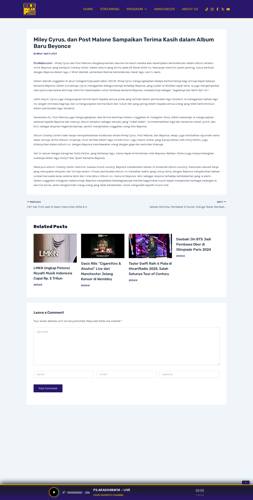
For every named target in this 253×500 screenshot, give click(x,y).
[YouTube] (228, 9)
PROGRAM (134, 9)
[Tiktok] (206, 9)
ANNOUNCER (164, 9)
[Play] (54, 492)
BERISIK (38, 284)
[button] (145, 9)
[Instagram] (212, 9)
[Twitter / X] (222, 9)
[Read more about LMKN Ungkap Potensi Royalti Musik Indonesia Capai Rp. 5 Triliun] (55, 248)
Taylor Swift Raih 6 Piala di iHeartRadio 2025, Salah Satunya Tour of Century (150, 268)
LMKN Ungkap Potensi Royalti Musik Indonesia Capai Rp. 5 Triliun (53, 273)
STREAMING (109, 9)
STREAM (200, 495)
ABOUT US (190, 9)
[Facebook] (217, 9)
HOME (88, 9)
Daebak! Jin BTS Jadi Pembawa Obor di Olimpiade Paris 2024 (193, 244)
